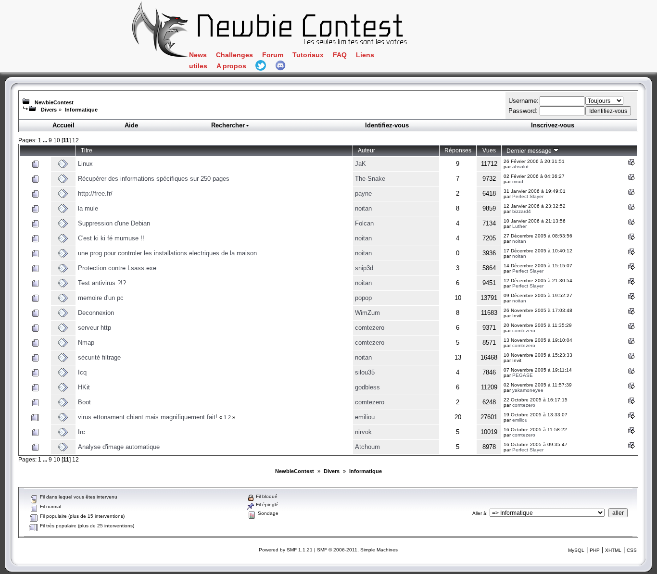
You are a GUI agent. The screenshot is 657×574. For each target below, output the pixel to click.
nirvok (363, 432)
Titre (86, 150)
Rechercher (228, 125)
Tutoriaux (308, 55)
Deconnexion (96, 312)
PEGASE (522, 375)
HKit (84, 387)
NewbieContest (54, 102)
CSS (632, 550)
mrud (517, 181)
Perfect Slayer (527, 196)
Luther (519, 226)
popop (363, 297)
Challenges (234, 55)
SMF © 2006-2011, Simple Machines (357, 549)
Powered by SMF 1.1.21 (286, 549)
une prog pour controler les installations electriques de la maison (167, 253)
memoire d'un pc (101, 297)
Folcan (364, 223)
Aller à (479, 513)
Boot (84, 402)
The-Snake (370, 178)
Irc (81, 432)
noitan (363, 208)
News (198, 55)
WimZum (367, 312)
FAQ (340, 55)
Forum (272, 55)
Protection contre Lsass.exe (117, 268)
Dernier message (529, 151)
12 (75, 140)
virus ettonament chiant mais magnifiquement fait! (147, 417)
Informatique (81, 109)
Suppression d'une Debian (114, 223)
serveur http (94, 327)
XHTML (613, 550)
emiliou (365, 417)
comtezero (369, 327)
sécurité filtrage (99, 357)
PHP (595, 550)
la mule (88, 208)
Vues (489, 150)
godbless (367, 387)
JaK (360, 163)
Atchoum (367, 446)
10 (56, 140)
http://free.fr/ (95, 193)
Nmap (86, 342)
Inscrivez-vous (552, 125)
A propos (231, 66)
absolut (520, 166)
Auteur (366, 150)
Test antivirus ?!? (102, 283)
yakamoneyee (527, 390)
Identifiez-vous (387, 125)
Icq (82, 372)
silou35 (365, 372)
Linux (85, 163)
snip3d (364, 268)
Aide (131, 125)
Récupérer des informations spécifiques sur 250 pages (153, 178)
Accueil (63, 125)
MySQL (576, 550)
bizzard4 (521, 211)
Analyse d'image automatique (119, 446)
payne (363, 193)
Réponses (457, 150)
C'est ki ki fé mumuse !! (111, 238)
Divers (49, 109)
